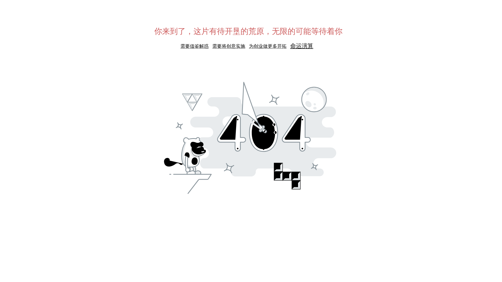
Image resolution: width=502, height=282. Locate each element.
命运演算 (301, 46)
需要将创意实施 (228, 46)
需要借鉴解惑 (194, 46)
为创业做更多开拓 (268, 46)
